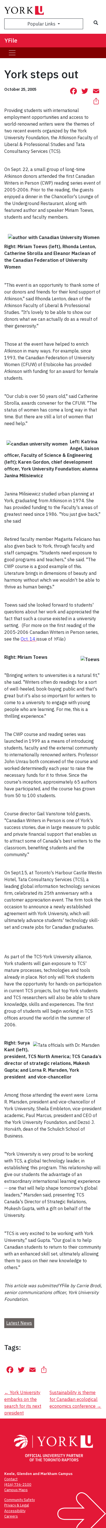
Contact (11, 1479)
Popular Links (42, 24)
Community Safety (19, 1499)
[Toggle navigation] (12, 52)
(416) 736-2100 (17, 1484)
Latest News (19, 1323)
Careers (11, 1516)
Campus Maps (16, 1489)
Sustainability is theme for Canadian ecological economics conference (75, 1399)
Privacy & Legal (16, 1505)
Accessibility (14, 1510)
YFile (11, 40)
